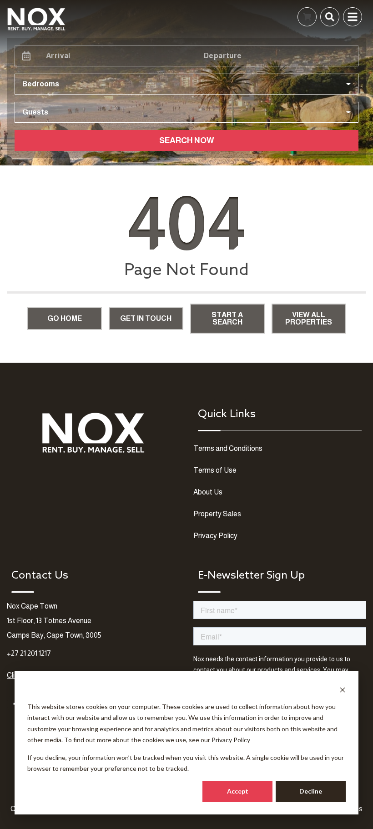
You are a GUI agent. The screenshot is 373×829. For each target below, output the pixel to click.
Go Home (64, 318)
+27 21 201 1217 (29, 653)
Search (174, 16)
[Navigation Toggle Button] (352, 16)
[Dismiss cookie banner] (342, 689)
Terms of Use (215, 470)
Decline (310, 791)
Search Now (186, 140)
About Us (207, 492)
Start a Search (227, 318)
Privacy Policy (231, 740)
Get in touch (145, 318)
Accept (237, 791)
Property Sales (217, 514)
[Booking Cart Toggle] (307, 16)
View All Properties (308, 318)
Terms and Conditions (227, 448)
